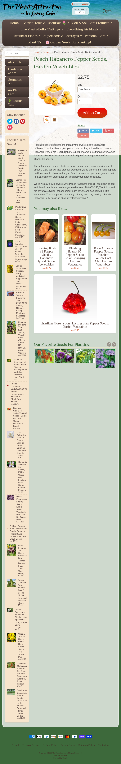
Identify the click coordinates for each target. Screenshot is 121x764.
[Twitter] (10, 121)
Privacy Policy (67, 745)
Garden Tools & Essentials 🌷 (46, 23)
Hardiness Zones (15, 70)
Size (79, 84)
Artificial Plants (27, 36)
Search (15, 745)
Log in (74, 4)
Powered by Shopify (60, 758)
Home (14, 23)
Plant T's (34, 42)
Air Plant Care (14, 91)
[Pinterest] (22, 121)
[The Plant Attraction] (33, 9)
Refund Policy (50, 745)
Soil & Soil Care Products (92, 23)
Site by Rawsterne (60, 755)
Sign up (85, 4)
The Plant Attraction (59, 753)
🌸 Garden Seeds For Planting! (70, 43)
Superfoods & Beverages (63, 36)
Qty (79, 96)
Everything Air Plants (84, 30)
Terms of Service (31, 745)
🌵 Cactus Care (15, 102)
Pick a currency (80, 9)
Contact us (103, 745)
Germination (15, 81)
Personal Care (97, 36)
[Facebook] (16, 121)
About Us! (15, 62)
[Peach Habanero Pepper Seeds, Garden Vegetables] (47, 119)
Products (47, 52)
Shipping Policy (86, 745)
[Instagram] (10, 127)
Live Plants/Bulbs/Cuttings (42, 30)
